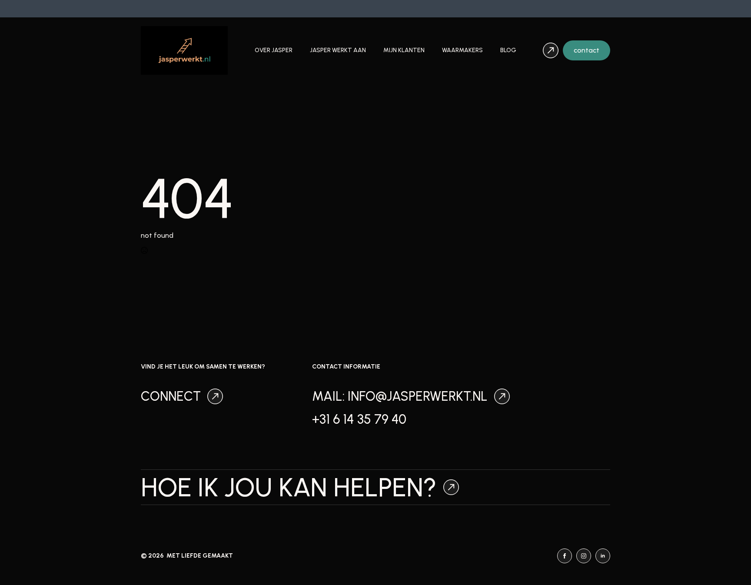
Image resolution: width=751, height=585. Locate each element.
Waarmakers (462, 50)
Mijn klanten (404, 50)
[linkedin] (602, 555)
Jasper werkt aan (338, 50)
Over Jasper (273, 50)
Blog (508, 50)
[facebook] (564, 555)
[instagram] (583, 555)
